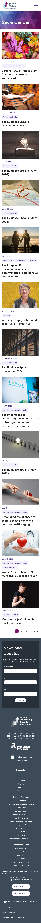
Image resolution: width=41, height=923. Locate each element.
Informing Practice (21, 410)
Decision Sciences (21, 811)
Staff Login (18, 886)
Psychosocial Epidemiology (21, 839)
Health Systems (8, 260)
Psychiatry (21, 835)
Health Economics (21, 818)
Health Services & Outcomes (21, 821)
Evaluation (21, 832)
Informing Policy (21, 260)
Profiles (15, 615)
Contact (21, 791)
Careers (21, 777)
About (21, 774)
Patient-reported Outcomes (21, 828)
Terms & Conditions (9, 912)
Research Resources (21, 862)
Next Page (36, 631)
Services (21, 784)
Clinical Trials (21, 808)
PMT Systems (20, 893)
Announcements (8, 66)
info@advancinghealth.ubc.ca (22, 879)
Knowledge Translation (21, 825)
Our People (20, 66)
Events (21, 787)
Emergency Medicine (21, 815)
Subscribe (20, 700)
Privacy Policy (7, 908)
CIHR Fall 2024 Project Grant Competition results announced (20, 74)
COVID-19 (21, 855)
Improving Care (8, 410)
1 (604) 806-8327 (19, 877)
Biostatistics (21, 801)
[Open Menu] (36, 5)
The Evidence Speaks (10, 117)
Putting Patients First (10, 567)
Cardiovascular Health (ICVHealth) (21, 804)
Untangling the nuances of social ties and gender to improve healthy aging (18, 520)
